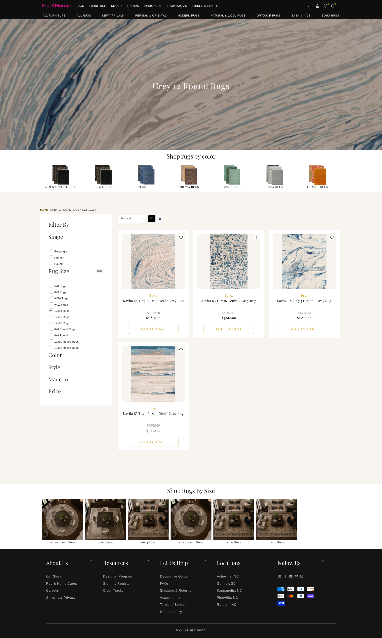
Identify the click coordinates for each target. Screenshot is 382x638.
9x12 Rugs (61, 304)
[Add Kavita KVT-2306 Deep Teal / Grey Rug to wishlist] (181, 350)
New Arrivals (113, 15)
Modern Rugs (188, 15)
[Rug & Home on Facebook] (285, 576)
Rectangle (60, 251)
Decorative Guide (174, 576)
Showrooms (177, 5)
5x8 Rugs (60, 285)
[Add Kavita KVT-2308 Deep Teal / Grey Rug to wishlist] (181, 237)
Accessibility (170, 597)
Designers (153, 5)
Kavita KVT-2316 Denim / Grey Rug (228, 261)
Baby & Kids (300, 15)
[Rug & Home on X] (279, 576)
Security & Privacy (61, 597)
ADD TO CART (153, 329)
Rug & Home (196, 629)
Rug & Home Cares (61, 583)
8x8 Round (61, 335)
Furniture (97, 5)
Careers (52, 590)
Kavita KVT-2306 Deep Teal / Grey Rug (153, 374)
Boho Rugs (330, 15)
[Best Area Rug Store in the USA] (56, 6)
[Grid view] (151, 218)
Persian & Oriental (151, 15)
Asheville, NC (228, 576)
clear (99, 270)
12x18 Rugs (61, 322)
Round (58, 263)
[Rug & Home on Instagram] (302, 576)
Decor (116, 5)
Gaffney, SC (226, 583)
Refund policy (171, 612)
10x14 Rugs (61, 310)
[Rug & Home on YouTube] (291, 576)
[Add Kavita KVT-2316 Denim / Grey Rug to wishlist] (256, 237)
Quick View (153, 270)
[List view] (159, 218)
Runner (59, 257)
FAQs (164, 583)
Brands (133, 5)
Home (44, 209)
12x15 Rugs (61, 316)
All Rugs (84, 15)
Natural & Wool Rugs (228, 15)
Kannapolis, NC (229, 590)
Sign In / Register (117, 583)
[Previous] (47, 522)
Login (317, 6)
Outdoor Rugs (268, 15)
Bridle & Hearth (206, 5)
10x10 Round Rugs (66, 341)
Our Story (53, 576)
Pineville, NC (227, 597)
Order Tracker (114, 590)
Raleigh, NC (227, 604)
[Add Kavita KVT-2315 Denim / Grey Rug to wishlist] (332, 237)
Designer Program (117, 576)
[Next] (334, 522)
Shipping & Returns (175, 590)
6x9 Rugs (60, 292)
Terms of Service (173, 604)
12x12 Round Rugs (66, 347)
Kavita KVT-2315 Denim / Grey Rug (304, 261)
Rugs (80, 5)
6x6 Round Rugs (64, 329)
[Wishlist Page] (325, 6)
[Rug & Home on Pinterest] (296, 576)
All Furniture (54, 15)
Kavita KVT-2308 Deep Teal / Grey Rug (153, 261)
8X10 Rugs (61, 298)
